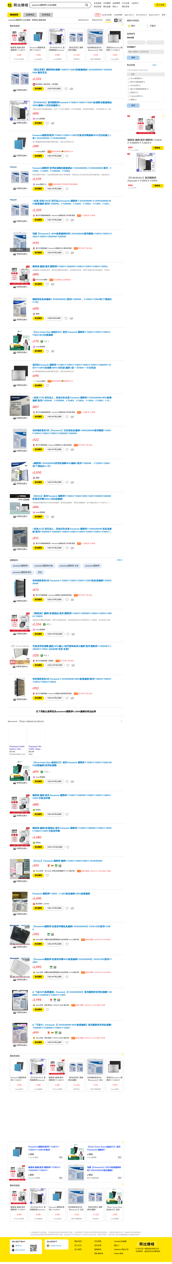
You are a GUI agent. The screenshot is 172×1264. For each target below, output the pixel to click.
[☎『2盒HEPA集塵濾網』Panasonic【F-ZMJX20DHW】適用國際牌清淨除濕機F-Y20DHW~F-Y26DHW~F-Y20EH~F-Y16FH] (19, 1000)
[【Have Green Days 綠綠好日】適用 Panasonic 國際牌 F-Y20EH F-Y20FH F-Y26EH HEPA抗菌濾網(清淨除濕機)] (19, 771)
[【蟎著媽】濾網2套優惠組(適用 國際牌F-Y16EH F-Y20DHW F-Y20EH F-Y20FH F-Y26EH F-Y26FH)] (19, 621)
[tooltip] (66, 89)
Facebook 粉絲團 (120, 1241)
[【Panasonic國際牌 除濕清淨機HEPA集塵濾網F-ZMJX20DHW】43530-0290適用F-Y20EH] (19, 967)
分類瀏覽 (107, 3)
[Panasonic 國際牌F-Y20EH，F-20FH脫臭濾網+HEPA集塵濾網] (19, 902)
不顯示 (153, 26)
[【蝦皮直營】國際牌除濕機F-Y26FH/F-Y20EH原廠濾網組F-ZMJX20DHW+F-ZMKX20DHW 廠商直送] (19, 78)
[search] (55, 5)
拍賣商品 (30, 15)
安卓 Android (20, 1250)
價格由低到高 (83, 20)
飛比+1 (115, 7)
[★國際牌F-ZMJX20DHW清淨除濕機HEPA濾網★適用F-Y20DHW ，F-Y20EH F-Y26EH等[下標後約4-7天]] (19, 471)
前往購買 (38, 89)
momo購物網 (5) (136, 78)
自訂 (155, 65)
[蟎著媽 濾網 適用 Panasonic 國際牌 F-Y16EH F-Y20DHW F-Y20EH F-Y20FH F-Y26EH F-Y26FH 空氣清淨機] (19, 803)
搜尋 (87, 5)
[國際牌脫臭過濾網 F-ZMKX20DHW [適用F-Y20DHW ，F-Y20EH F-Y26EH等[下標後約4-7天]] (19, 307)
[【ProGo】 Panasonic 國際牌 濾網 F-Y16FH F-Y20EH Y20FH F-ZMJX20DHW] (19, 869)
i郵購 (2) (133, 100)
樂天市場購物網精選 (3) (139, 89)
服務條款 (97, 1250)
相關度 (108, 20)
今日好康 (125, 3)
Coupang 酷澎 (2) (136, 96)
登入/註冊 (160, 5)
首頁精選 (97, 3)
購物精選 (14, 15)
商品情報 (97, 7)
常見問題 (97, 1241)
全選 (132, 74)
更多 (40, 572)
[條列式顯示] (116, 20)
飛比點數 (107, 7)
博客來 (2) (134, 93)
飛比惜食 (125, 7)
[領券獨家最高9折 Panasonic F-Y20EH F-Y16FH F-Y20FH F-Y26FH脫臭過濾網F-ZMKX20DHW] (19, 589)
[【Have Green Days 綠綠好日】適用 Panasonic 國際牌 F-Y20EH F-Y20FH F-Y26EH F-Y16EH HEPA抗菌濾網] (19, 340)
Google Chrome (55, 1246)
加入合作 (78, 1245)
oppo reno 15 (129, 15)
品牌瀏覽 (116, 3)
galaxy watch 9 (154, 15)
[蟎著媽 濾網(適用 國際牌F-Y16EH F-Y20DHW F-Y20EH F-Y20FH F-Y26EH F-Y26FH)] (19, 275)
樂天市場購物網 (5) (137, 82)
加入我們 (78, 1250)
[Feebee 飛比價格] (147, 1246)
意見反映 (97, 1245)
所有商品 (46, 15)
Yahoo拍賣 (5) (135, 86)
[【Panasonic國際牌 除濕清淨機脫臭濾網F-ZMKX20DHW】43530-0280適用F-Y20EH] (19, 935)
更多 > (164, 15)
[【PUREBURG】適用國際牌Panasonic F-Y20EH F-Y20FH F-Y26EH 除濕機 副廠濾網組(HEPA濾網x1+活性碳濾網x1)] (19, 111)
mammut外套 (107, 15)
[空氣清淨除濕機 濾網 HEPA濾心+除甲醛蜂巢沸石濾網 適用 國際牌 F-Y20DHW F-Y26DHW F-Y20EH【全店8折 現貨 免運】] (19, 654)
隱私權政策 (98, 1254)
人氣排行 (135, 3)
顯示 (133, 26)
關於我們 (78, 1241)
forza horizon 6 (141, 15)
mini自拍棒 (118, 15)
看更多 (119, 560)
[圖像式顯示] (120, 20)
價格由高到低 (97, 20)
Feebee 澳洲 (118, 1254)
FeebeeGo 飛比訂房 (121, 1250)
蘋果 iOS (18, 1246)
